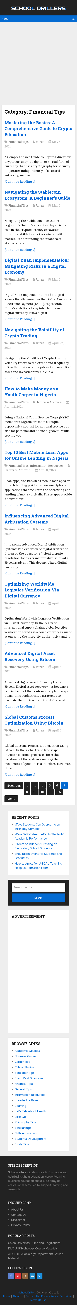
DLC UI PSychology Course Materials (33, 1248)
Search (38, 897)
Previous (14, 786)
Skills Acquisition (26, 1133)
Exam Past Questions (29, 1078)
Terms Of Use (38, 1300)
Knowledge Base (26, 1100)
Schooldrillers (17, 1172)
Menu (5, 19)
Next (11, 799)
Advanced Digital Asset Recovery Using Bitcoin (30, 656)
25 (59, 792)
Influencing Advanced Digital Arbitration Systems (36, 519)
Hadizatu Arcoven (49, 402)
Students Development (30, 1138)
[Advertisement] (38, 63)
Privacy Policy (20, 1225)
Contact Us (18, 1214)
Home (7, 1296)
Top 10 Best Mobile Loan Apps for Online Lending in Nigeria (36, 455)
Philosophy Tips (25, 1122)
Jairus (40, 142)
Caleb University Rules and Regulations (34, 1243)
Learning (20, 1105)
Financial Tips (18, 142)
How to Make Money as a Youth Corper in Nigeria (31, 392)
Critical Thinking (25, 1067)
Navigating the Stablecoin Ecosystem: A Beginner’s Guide (37, 195)
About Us (17, 1209)
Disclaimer (18, 1220)
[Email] (39, 1276)
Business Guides (26, 1056)
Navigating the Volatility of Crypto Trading (34, 333)
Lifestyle (21, 1116)
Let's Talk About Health (30, 1111)
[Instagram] (25, 1276)
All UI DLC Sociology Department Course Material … (35, 1256)
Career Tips (22, 1061)
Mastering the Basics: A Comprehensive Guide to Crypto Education (38, 128)
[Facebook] (11, 1276)
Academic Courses (27, 1050)
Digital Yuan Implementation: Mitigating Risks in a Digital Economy (36, 266)
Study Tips (22, 1144)
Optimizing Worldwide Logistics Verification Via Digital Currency (31, 590)
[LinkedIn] (32, 1276)
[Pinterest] (18, 1276)
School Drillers (38, 8)
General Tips (23, 1089)
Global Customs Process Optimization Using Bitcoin (34, 720)
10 (42, 792)
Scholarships (23, 1127)
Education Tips (25, 1072)
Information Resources (46, 466)
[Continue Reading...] (19, 181)
